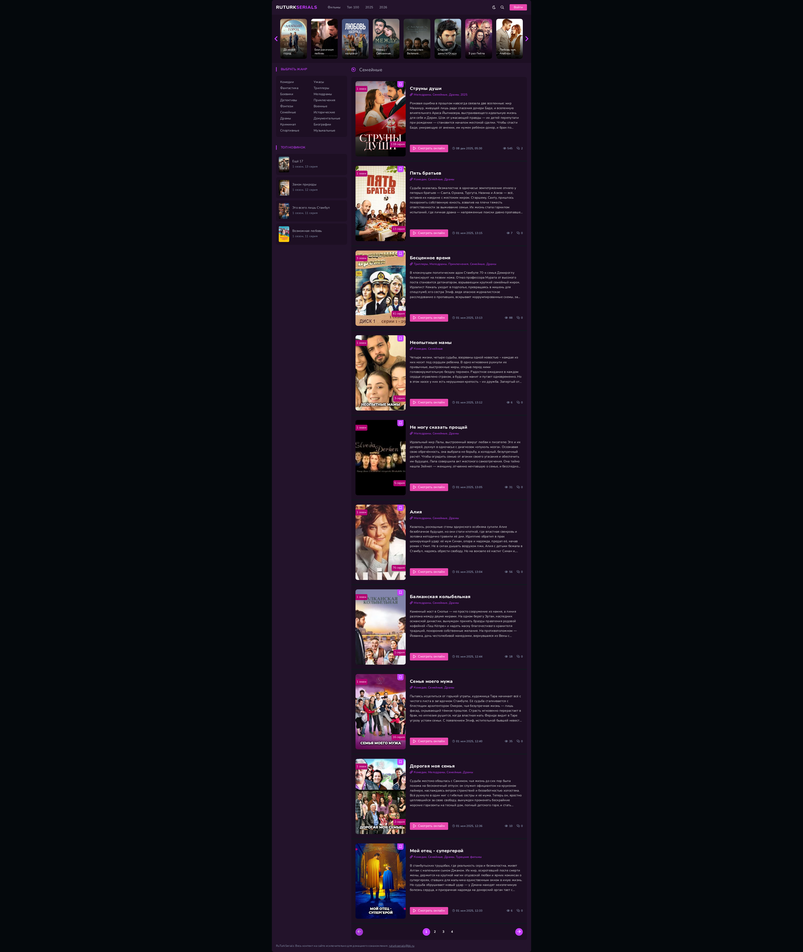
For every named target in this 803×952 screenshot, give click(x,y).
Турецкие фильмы (469, 857)
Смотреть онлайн (431, 148)
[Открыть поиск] (502, 7)
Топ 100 (353, 7)
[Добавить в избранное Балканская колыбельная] (400, 592)
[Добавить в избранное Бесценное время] (400, 254)
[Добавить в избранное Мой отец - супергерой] (400, 846)
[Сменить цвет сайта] (494, 7)
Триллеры (421, 264)
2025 (369, 7)
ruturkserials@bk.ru (401, 946)
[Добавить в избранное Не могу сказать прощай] (400, 423)
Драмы (454, 95)
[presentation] (276, 39)
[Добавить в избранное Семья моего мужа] (400, 677)
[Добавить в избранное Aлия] (400, 508)
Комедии (420, 179)
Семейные (440, 95)
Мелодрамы (422, 95)
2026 (383, 7)
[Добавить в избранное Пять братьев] (400, 169)
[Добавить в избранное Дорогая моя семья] (400, 762)
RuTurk (296, 7)
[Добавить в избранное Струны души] (400, 84)
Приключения (458, 264)
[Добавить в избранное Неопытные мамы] (400, 338)
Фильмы (334, 7)
